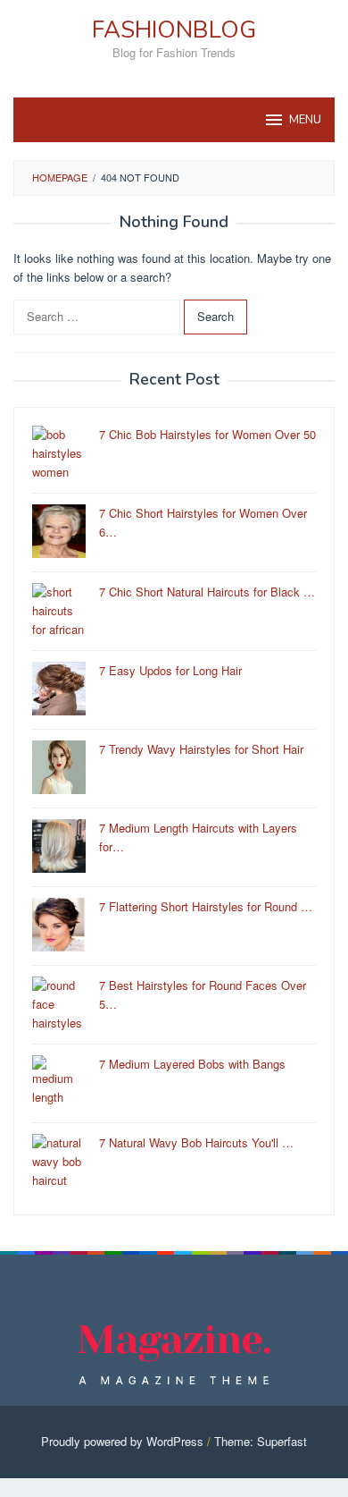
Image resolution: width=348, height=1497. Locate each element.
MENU (305, 120)
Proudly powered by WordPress (122, 1441)
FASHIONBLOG (174, 30)
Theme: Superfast (260, 1441)
